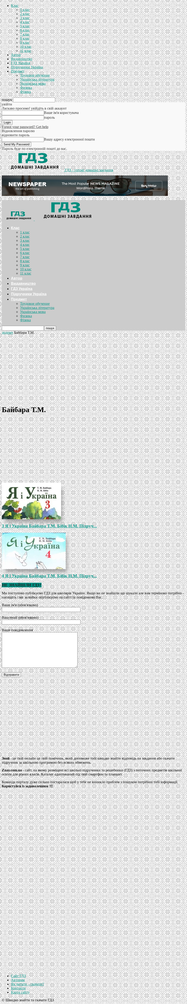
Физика (26, 88)
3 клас (25, 18)
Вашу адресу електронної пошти (69, 139)
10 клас (25, 47)
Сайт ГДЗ (18, 976)
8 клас (25, 38)
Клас (14, 6)
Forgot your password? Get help (25, 127)
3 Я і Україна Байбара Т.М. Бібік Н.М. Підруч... (49, 526)
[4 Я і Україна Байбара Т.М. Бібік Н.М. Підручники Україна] (93, 551)
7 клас (25, 34)
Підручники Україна (27, 67)
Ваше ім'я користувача (61, 113)
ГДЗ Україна (20, 63)
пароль (49, 117)
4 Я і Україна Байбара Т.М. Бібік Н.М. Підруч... (49, 575)
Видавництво (21, 59)
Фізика (25, 92)
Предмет (17, 71)
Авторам (18, 980)
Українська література (37, 79)
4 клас (25, 22)
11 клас (25, 51)
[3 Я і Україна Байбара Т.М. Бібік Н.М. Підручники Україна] (93, 501)
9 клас (25, 42)
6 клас (25, 30)
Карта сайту (20, 992)
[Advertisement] (93, 369)
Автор (16, 55)
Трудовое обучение (35, 75)
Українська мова (33, 83)
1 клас (25, 10)
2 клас (25, 14)
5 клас (25, 26)
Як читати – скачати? (27, 984)
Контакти (18, 988)
